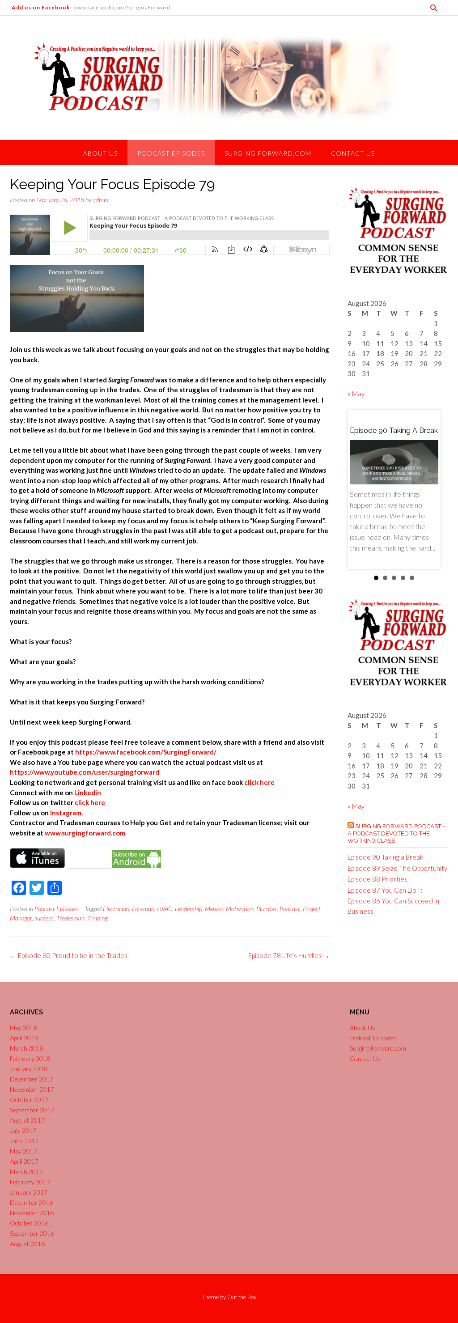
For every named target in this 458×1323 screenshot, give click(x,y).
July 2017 (23, 1130)
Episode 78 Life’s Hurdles (289, 955)
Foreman (143, 908)
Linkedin (87, 793)
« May (356, 394)
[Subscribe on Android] (136, 865)
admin (100, 200)
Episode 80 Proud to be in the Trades (68, 955)
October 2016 (29, 1223)
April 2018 (24, 1038)
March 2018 (26, 1048)
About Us (100, 153)
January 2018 (28, 1069)
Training (97, 918)
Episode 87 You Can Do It (385, 890)
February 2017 (30, 1182)
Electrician (116, 908)
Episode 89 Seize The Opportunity (397, 868)
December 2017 (31, 1079)
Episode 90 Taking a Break (385, 857)
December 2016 (31, 1202)
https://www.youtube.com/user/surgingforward (84, 772)
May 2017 (23, 1151)
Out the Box (241, 1297)
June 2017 (24, 1141)
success (44, 918)
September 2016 (32, 1233)
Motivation (240, 908)
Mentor (214, 908)
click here (259, 782)
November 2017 (32, 1089)
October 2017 (29, 1099)
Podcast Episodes (171, 153)
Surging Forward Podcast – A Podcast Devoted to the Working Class (396, 833)
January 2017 (28, 1192)
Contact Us (353, 153)
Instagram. (66, 813)
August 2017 (27, 1120)
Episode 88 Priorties (377, 879)
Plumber (266, 908)
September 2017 (32, 1110)
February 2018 (30, 1058)
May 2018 (23, 1027)
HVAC (164, 908)
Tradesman (70, 918)
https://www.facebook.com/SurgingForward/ (145, 752)
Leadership (188, 908)
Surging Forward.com (268, 153)
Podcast (290, 908)
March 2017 (26, 1171)
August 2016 (27, 1243)
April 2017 (24, 1161)
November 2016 (32, 1213)
